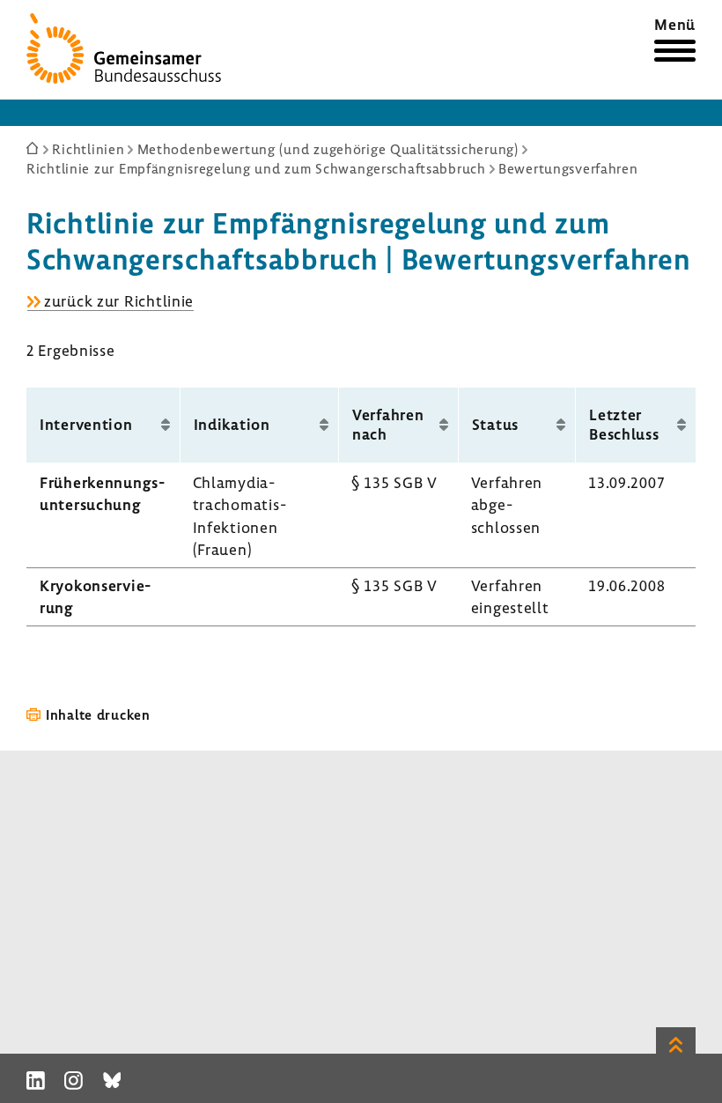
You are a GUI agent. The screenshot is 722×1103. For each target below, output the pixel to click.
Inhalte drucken (98, 714)
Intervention (86, 424)
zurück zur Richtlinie (119, 301)
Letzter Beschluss (624, 424)
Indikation (232, 424)
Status (495, 424)
